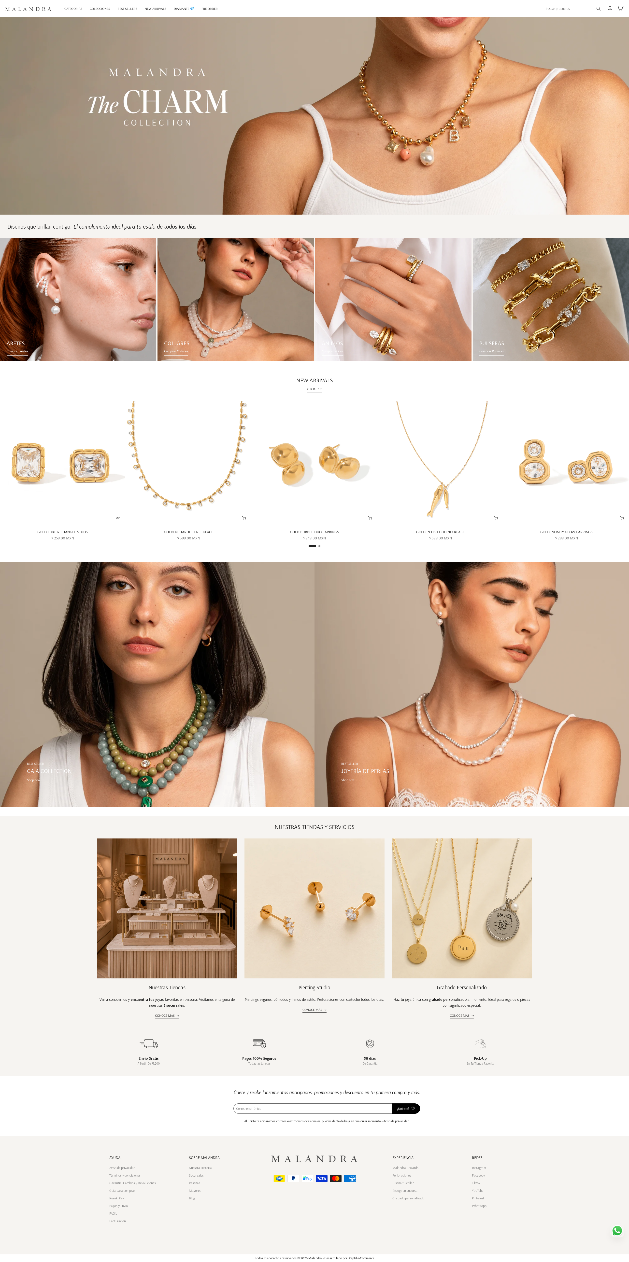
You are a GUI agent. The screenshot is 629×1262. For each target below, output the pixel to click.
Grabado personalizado (408, 1198)
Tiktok (476, 1183)
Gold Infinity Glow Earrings (566, 531)
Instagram (479, 1168)
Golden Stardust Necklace (188, 531)
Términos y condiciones (125, 1175)
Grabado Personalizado (462, 987)
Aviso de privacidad (396, 1121)
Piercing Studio (314, 987)
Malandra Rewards (405, 1168)
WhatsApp (479, 1206)
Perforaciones (401, 1175)
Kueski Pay (116, 1198)
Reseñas (194, 1183)
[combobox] (568, 9)
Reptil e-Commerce (361, 1258)
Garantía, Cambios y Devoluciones (132, 1183)
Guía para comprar (122, 1190)
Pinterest (478, 1198)
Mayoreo (195, 1190)
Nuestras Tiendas (167, 987)
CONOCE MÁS (165, 1015)
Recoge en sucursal (405, 1190)
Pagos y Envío (118, 1206)
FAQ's (113, 1213)
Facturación (117, 1221)
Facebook (478, 1175)
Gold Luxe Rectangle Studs (62, 531)
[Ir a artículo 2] (319, 546)
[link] (78, 299)
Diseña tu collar (403, 1183)
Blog (192, 1198)
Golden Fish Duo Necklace (440, 531)
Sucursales (196, 1175)
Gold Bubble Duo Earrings (314, 531)
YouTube (477, 1190)
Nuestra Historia (200, 1168)
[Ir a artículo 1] (312, 546)
